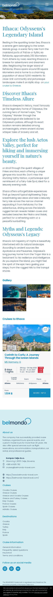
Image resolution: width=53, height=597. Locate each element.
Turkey (5, 527)
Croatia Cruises (10, 490)
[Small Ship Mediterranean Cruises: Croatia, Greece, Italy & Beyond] (11, 4)
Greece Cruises (10, 493)
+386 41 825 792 (13, 464)
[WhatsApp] (11, 568)
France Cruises (9, 504)
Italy (4, 529)
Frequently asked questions (15, 550)
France (6, 532)
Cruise (6, 485)
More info (39, 393)
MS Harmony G (13, 362)
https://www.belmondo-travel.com (22, 474)
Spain (5, 535)
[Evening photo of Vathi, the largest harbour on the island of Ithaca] (14, 304)
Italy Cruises (8, 501)
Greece (6, 524)
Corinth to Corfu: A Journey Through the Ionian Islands (22, 356)
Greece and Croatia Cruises (15, 495)
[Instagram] (5, 568)
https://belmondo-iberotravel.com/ (22, 478)
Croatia (6, 521)
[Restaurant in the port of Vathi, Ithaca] (38, 291)
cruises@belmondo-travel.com (20, 467)
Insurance (7, 552)
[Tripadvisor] (18, 568)
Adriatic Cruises (10, 509)
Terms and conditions (13, 555)
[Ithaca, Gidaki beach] (14, 291)
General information (12, 547)
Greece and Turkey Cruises (15, 498)
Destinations (10, 516)
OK (51, 588)
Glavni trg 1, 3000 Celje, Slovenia (20, 461)
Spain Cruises (9, 506)
